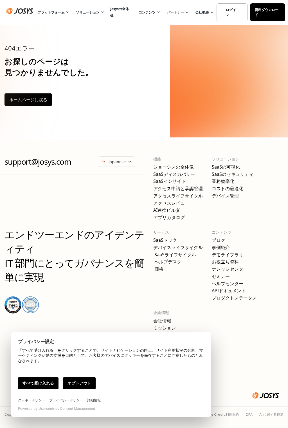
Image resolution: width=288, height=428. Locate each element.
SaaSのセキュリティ (232, 174)
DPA (249, 414)
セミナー (221, 276)
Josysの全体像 (119, 12)
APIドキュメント (229, 291)
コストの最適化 (227, 189)
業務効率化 (223, 181)
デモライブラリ (227, 255)
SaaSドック (165, 240)
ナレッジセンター (230, 269)
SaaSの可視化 (226, 167)
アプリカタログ (169, 217)
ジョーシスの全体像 (173, 167)
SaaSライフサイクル (174, 255)
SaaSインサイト (169, 181)
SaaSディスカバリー (174, 174)
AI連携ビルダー (168, 210)
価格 (158, 269)
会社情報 (162, 321)
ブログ (218, 240)
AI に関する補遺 (271, 414)
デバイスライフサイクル (178, 247)
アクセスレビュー (171, 203)
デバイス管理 (225, 196)
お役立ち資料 (225, 262)
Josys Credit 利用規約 (221, 414)
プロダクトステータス (234, 298)
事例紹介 (221, 247)
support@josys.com (37, 162)
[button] (52, 12)
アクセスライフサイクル (178, 196)
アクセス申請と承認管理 (178, 189)
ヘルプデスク (167, 262)
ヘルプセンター (227, 284)
